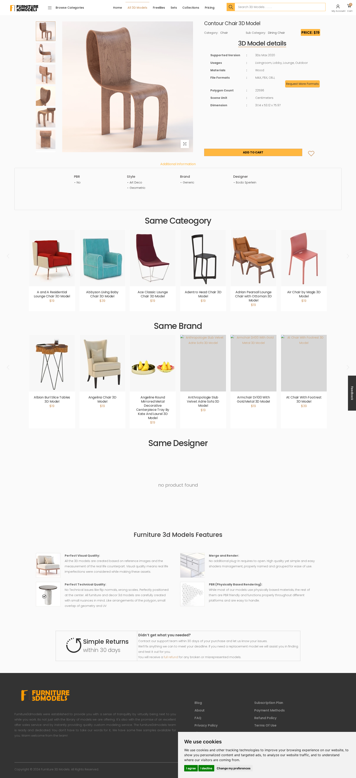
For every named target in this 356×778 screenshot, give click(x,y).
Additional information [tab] (178, 164)
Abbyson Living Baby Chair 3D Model (102, 294)
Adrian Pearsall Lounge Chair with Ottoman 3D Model (253, 296)
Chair (224, 33)
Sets (174, 8)
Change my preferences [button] (234, 768)
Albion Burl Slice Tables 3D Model (52, 399)
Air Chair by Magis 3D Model (304, 294)
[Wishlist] (308, 149)
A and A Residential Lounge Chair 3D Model (52, 294)
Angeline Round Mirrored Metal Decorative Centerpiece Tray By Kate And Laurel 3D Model (152, 407)
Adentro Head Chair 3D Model (203, 294)
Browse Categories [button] (70, 8)
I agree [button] (191, 768)
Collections (190, 8)
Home (117, 8)
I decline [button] (206, 768)
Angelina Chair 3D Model (102, 399)
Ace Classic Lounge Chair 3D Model (153, 294)
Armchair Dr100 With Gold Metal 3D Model (253, 399)
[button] (339, 7)
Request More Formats (302, 84)
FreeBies (159, 8)
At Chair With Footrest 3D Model (304, 399)
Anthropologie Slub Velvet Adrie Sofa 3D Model (203, 401)
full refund (171, 657)
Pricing (209, 8)
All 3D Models (137, 8)
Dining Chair (276, 33)
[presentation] (8, 256)
